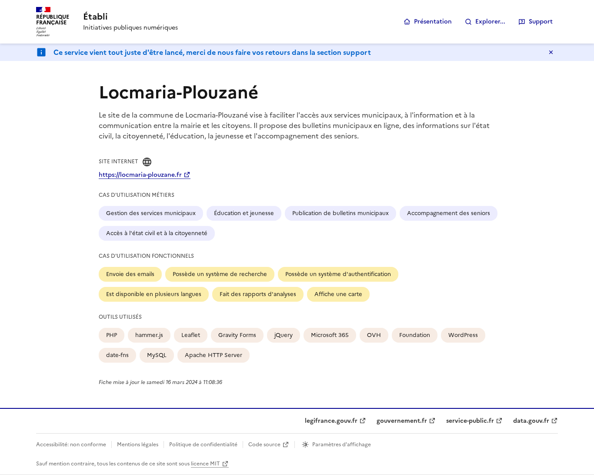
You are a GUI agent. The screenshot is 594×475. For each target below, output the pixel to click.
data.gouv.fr (531, 420)
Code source (264, 444)
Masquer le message (551, 52)
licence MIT (205, 464)
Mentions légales (137, 444)
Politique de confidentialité (203, 444)
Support (541, 21)
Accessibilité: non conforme (71, 444)
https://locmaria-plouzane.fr (140, 174)
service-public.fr (470, 420)
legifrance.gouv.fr (331, 420)
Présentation (433, 21)
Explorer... (490, 21)
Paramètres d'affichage (341, 444)
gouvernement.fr (402, 420)
